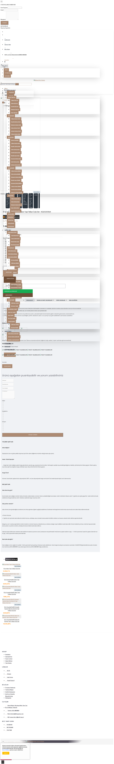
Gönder (4, 22)
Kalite (3, 401)
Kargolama (4, 411)
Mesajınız (3, 19)
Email (2, 10)
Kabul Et (6, 753)
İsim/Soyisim (4, 8)
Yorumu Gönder (32, 434)
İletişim (4, 422)
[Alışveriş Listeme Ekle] (1, 572)
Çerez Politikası (5, 750)
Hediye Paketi (9, 295)
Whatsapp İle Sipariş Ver (10, 291)
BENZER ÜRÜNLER (11, 559)
